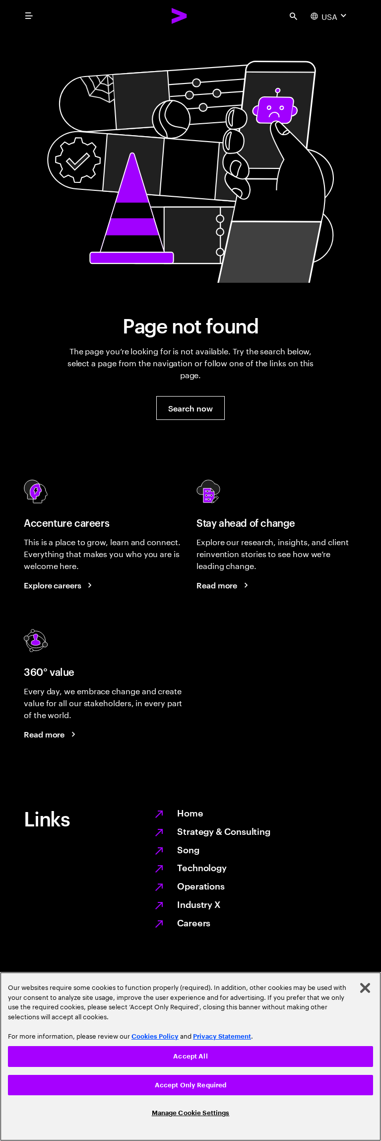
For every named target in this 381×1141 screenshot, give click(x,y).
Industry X (199, 903)
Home (190, 812)
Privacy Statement (222, 1036)
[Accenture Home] (179, 16)
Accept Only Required (191, 1085)
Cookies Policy (155, 1036)
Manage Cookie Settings (191, 1113)
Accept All (190, 1056)
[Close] (365, 988)
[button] (190, 408)
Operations (201, 885)
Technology (202, 867)
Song (188, 849)
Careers (193, 922)
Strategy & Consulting (223, 830)
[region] (190, 1056)
